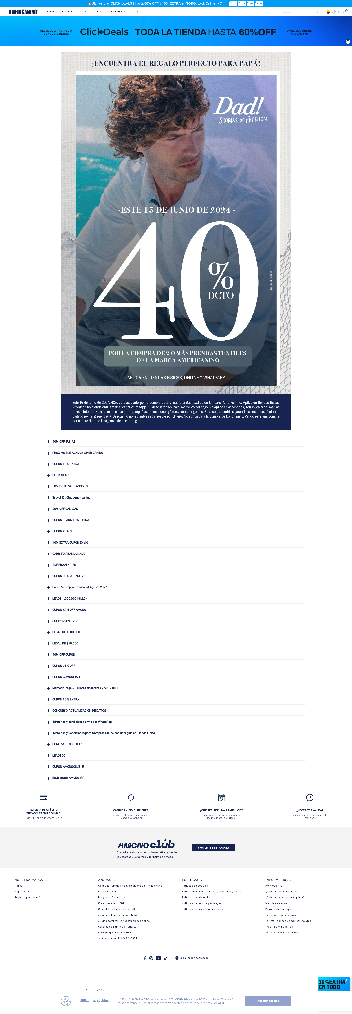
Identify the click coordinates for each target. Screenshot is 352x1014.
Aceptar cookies (268, 1001)
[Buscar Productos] (321, 11)
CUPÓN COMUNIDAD (66, 677)
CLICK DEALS (61, 475)
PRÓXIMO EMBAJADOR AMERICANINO (77, 453)
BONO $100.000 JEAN (67, 744)
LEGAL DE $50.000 (65, 643)
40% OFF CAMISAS (65, 509)
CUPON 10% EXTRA (65, 464)
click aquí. (218, 1003)
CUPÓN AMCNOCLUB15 (68, 766)
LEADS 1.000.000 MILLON (70, 598)
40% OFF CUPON (63, 654)
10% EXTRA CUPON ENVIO (70, 542)
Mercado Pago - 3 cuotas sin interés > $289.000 (85, 688)
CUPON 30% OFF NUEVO (68, 576)
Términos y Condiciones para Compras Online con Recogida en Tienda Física (103, 733)
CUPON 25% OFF (63, 531)
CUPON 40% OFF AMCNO (69, 609)
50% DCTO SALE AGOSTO (70, 486)
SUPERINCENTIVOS (65, 621)
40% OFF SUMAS (64, 441)
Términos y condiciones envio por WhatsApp (82, 722)
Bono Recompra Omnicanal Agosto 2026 (79, 587)
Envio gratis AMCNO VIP (68, 778)
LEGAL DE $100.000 (66, 632)
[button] (334, 12)
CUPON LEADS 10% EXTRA (70, 520)
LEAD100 (58, 755)
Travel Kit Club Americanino (71, 497)
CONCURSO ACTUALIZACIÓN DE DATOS (79, 710)
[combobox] (302, 11)
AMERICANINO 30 (64, 565)
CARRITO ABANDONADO (68, 553)
